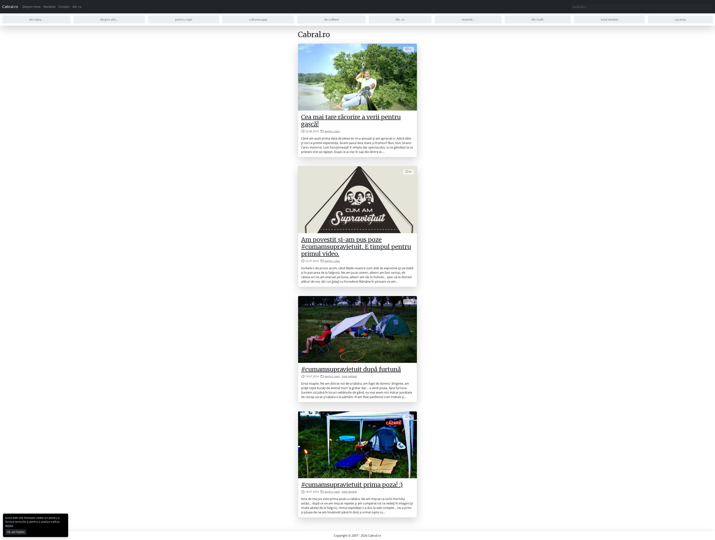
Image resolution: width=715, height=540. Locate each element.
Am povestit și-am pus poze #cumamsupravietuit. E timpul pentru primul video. (356, 247)
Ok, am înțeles (16, 532)
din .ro (77, 7)
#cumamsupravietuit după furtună (351, 369)
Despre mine (32, 7)
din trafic (537, 19)
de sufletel (331, 19)
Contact (63, 7)
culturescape (258, 19)
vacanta (680, 19)
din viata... (36, 19)
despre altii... (109, 19)
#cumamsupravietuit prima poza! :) (352, 484)
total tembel (609, 19)
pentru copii (183, 19)
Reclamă (49, 7)
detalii (9, 525)
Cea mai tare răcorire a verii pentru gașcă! (351, 120)
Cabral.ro (10, 6)
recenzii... (468, 19)
